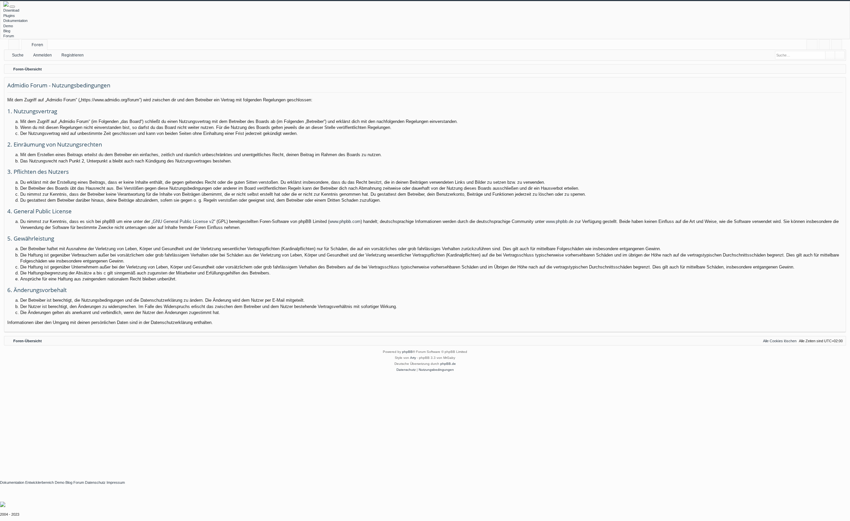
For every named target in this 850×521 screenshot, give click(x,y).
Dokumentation (15, 21)
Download (11, 10)
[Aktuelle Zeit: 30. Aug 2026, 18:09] (839, 69)
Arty (413, 358)
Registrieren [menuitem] (838, 46)
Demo (8, 26)
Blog (6, 31)
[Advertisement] (199, 422)
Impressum (116, 482)
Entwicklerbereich (39, 482)
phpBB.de (448, 363)
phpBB (407, 352)
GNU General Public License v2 (183, 221)
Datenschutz (95, 482)
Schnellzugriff (15, 46)
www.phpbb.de (559, 221)
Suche (18, 55)
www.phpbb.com (345, 221)
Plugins (9, 16)
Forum (8, 36)
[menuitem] (812, 45)
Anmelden (42, 55)
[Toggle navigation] (12, 7)
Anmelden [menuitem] (825, 46)
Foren (37, 45)
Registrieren (72, 55)
